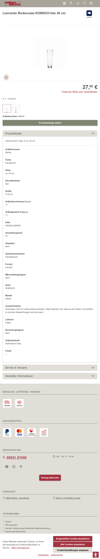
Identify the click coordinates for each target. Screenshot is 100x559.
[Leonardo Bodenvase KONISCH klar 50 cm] (50, 52)
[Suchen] (78, 3)
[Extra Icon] (21, 466)
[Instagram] (14, 466)
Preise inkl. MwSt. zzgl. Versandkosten (79, 91)
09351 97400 (17, 457)
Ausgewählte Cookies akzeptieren (72, 538)
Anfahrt (8, 521)
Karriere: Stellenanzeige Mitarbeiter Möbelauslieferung (27, 528)
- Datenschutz (56, 554)
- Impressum (43, 554)
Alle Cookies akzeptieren (72, 544)
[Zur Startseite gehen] (13, 3)
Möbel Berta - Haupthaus (17, 497)
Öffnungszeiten (11, 524)
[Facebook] (7, 466)
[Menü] (64, 3)
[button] (71, 3)
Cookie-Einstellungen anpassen (73, 550)
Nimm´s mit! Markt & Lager (67, 497)
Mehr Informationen (20, 547)
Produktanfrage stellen (50, 122)
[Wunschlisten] (84, 3)
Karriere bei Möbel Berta (15, 531)
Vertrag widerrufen (50, 477)
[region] (50, 52)
